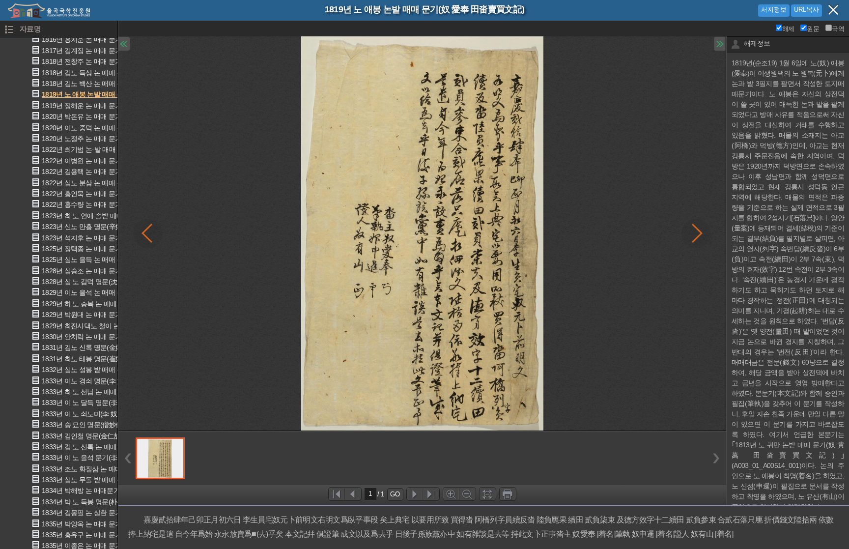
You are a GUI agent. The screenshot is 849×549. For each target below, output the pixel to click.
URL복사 (806, 9)
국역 (838, 28)
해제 (788, 28)
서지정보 (774, 9)
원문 (813, 28)
